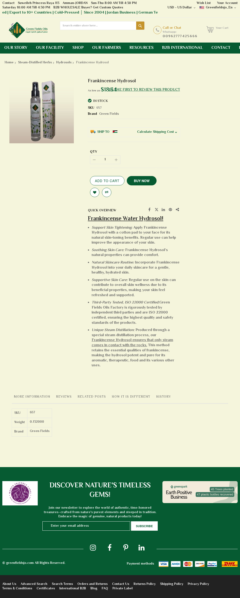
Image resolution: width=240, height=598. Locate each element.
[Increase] (116, 160)
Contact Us (120, 584)
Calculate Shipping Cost (155, 132)
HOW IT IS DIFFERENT (131, 397)
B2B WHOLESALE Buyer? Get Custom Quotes (88, 7)
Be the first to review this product (144, 90)
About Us (9, 584)
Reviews (64, 397)
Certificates (46, 588)
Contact (8, 3)
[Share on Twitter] (156, 209)
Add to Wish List (94, 192)
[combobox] (102, 26)
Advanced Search (34, 584)
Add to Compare (106, 192)
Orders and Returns (92, 584)
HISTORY (163, 397)
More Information (32, 397)
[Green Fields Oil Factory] (30, 30)
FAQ (105, 588)
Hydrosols (63, 62)
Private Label (122, 588)
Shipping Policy (171, 584)
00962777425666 (180, 36)
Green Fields (109, 114)
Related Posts (92, 397)
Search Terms (62, 584)
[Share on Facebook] (149, 209)
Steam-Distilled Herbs (35, 62)
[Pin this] (170, 209)
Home (9, 62)
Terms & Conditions (17, 588)
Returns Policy (145, 584)
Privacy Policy (198, 584)
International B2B (72, 588)
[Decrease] (94, 160)
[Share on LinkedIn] (163, 209)
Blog (93, 588)
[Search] (140, 26)
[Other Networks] (177, 209)
